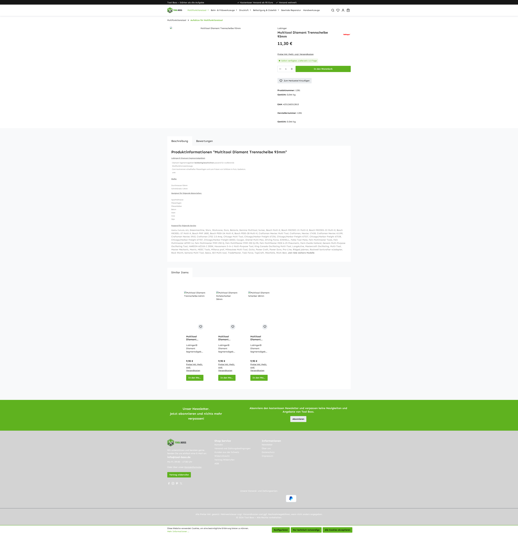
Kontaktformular (193, 467)
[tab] (179, 141)
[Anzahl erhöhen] (291, 69)
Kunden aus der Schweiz (226, 452)
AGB (216, 463)
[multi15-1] (219, 56)
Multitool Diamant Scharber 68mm (255, 338)
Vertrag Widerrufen (224, 459)
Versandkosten (250, 514)
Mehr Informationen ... (178, 531)
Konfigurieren (281, 530)
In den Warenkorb (323, 69)
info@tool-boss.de (178, 457)
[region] (219, 56)
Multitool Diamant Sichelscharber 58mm (226, 338)
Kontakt (218, 444)
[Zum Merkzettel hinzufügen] (200, 326)
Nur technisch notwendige (306, 530)
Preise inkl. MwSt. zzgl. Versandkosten (295, 54)
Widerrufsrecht (222, 456)
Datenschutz (268, 452)
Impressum (267, 456)
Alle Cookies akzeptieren (337, 530)
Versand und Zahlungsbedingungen (232, 448)
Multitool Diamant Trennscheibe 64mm (194, 338)
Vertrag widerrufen (179, 474)
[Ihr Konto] (343, 10)
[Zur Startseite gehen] (174, 10)
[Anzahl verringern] (280, 69)
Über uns (266, 448)
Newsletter (267, 444)
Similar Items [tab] (179, 272)
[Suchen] (332, 10)
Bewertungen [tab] (204, 141)
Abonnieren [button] (298, 419)
